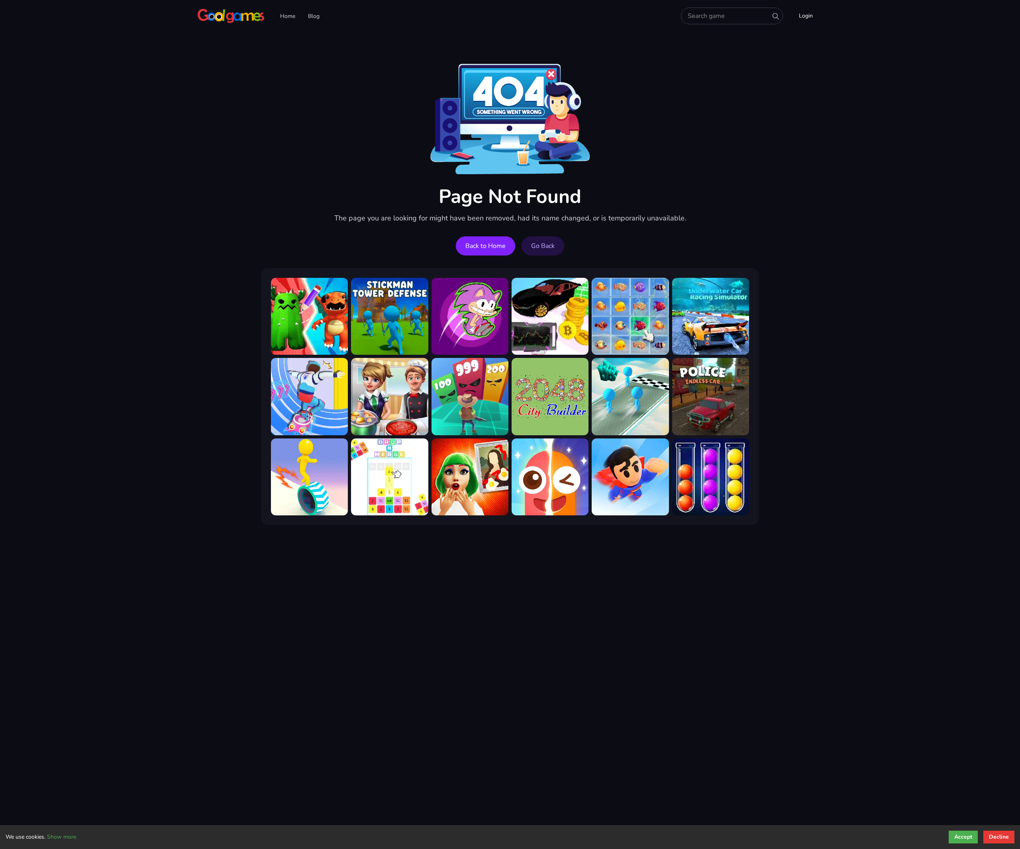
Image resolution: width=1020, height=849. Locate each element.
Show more (61, 837)
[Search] (776, 16)
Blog (314, 16)
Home (287, 16)
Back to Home (485, 246)
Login (806, 16)
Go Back (543, 246)
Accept (963, 837)
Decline (999, 837)
